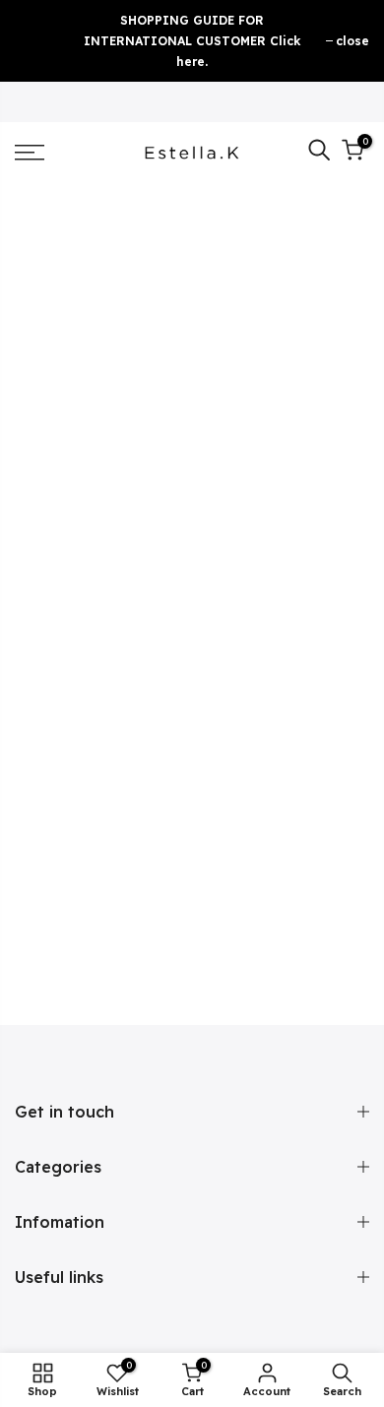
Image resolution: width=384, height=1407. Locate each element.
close (352, 40)
